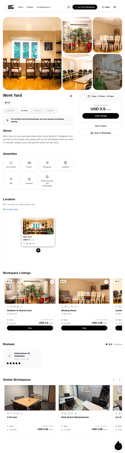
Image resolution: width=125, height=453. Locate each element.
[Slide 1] (28, 231)
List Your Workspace (86, 7)
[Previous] (113, 379)
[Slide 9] (45, 231)
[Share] (70, 96)
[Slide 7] (41, 231)
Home (20, 7)
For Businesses (43, 7)
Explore (30, 7)
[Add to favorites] (52, 282)
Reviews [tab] (50, 110)
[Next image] (53, 291)
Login (107, 7)
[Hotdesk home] (11, 7)
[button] (25, 226)
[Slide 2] (30, 231)
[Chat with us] (118, 445)
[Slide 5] (36, 231)
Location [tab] (24, 110)
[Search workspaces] (68, 7)
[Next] (119, 379)
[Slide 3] (32, 231)
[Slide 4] (34, 231)
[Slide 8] (43, 231)
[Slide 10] (47, 231)
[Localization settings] (115, 7)
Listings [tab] (37, 110)
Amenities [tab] (10, 110)
